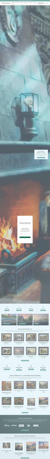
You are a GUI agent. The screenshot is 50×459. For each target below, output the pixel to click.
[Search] (35, 3)
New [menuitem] (12, 2)
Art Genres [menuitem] (17, 2)
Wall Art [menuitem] (21, 2)
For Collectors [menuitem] (30, 2)
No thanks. (25, 238)
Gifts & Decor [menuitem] (25, 2)
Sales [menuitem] (14, 2)
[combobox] (24, 4)
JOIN (25, 237)
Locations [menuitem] (34, 2)
